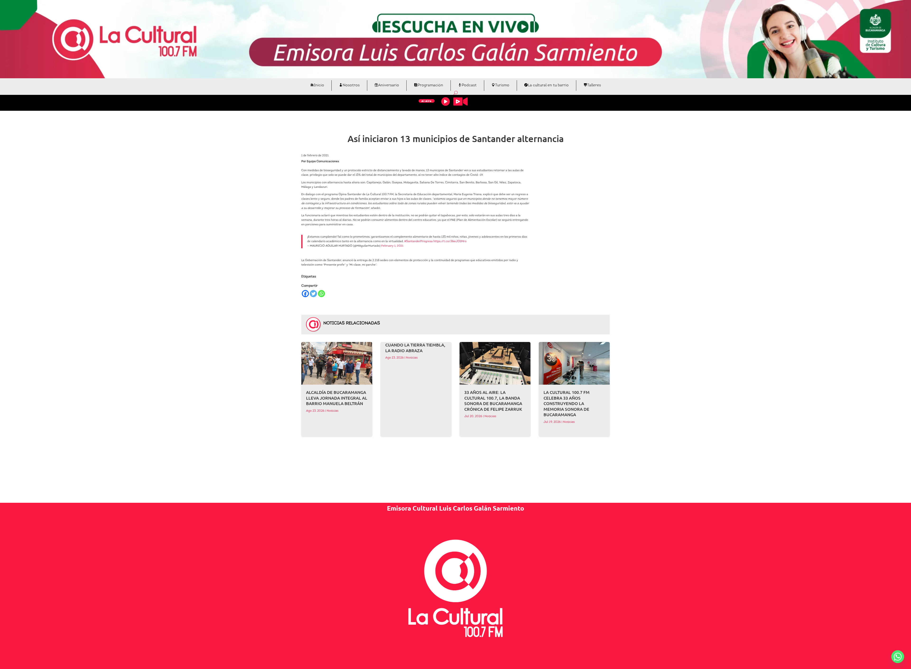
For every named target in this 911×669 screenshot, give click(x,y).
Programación (430, 85)
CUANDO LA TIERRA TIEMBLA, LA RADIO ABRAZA (415, 347)
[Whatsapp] (321, 293)
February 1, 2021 (392, 246)
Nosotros (351, 85)
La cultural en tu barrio (548, 85)
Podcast (469, 85)
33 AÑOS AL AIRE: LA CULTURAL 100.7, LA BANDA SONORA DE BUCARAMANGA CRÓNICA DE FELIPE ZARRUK (493, 400)
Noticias (333, 410)
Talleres (594, 85)
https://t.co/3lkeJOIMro (449, 241)
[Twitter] (313, 293)
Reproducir (445, 101)
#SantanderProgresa (418, 241)
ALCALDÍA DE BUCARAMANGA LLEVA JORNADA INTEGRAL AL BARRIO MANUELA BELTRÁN (336, 397)
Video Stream (460, 101)
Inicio (319, 85)
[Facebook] (305, 293)
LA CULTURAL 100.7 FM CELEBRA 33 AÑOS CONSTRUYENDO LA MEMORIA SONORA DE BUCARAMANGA (567, 403)
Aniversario (388, 85)
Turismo (502, 85)
